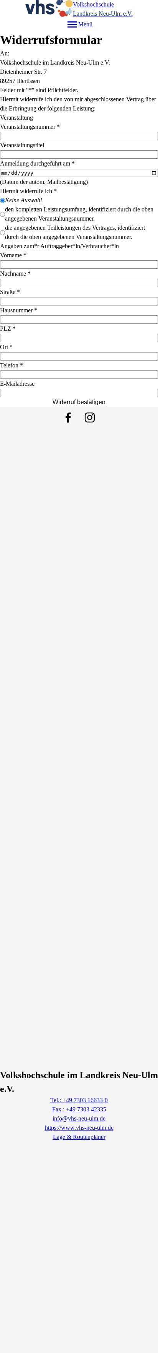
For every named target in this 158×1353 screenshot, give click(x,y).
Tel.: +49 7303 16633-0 (79, 1100)
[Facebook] (68, 417)
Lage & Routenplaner (79, 1137)
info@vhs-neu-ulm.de (79, 1118)
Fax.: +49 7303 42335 (79, 1109)
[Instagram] (89, 417)
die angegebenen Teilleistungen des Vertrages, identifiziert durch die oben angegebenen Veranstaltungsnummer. (75, 232)
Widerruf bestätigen (79, 402)
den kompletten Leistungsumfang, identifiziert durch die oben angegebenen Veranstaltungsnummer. (79, 214)
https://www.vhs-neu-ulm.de (79, 1127)
